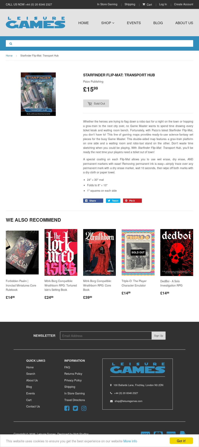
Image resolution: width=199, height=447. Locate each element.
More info (130, 440)
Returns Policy (73, 373)
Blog (158, 22)
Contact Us (33, 406)
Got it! (181, 440)
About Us (184, 22)
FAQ (67, 367)
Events (134, 22)
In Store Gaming (107, 4)
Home (83, 22)
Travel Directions (74, 400)
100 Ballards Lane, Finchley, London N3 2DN (138, 385)
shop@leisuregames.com (128, 401)
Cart (28, 400)
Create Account (183, 4)
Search (30, 373)
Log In (163, 4)
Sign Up (158, 335)
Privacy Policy (73, 380)
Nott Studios (81, 434)
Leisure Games (46, 434)
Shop (106, 22)
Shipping (130, 4)
